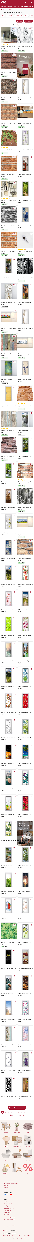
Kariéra (6, 1187)
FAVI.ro (14, 1235)
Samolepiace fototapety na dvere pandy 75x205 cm (15, 1070)
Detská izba (6, 1173)
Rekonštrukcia (17, 1146)
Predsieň (17, 1173)
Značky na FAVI (8, 1206)
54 (31, 541)
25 (14, 233)
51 (31, 29)
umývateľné (18, 15)
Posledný (19, 1115)
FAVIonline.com (7, 1230)
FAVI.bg (16, 1238)
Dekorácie (9, 6)
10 (31, 1112)
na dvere (9, 15)
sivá (26, 15)
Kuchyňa (28, 1146)
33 (14, 336)
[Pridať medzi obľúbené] (31, 131)
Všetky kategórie (26, 6)
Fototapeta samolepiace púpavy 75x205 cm (13, 661)
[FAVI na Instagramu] (7, 1194)
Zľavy (28, 1173)
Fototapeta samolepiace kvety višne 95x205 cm (14, 1045)
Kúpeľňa (6, 1160)
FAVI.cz (5, 1235)
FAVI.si (25, 1238)
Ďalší (11, 1115)
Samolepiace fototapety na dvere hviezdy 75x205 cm (16, 405)
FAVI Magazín (7, 1210)
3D (3, 15)
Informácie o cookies (9, 1219)
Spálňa (28, 1160)
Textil (15, 6)
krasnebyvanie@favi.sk (12, 1183)
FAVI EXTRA (7, 1214)
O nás (5, 1201)
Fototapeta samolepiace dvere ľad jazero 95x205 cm (16, 993)
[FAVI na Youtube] (11, 1194)
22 (14, 157)
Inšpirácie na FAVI (9, 1208)
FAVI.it (28, 1235)
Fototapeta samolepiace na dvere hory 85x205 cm (15, 789)
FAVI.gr (21, 1238)
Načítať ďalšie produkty (16, 1108)
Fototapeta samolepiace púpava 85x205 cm (13, 1019)
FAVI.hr (24, 1235)
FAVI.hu (19, 1235)
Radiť (20, 21)
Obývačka (17, 1160)
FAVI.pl (9, 1235)
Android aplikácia (10, 1226)
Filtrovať (29, 21)
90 (14, 54)
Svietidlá (6, 1146)
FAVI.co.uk (10, 1238)
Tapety (9, 9)
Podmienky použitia (9, 1217)
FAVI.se (5, 1238)
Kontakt (6, 1185)
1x (25, 249)
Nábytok (3, 6)
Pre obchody (7, 1212)
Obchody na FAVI (8, 1203)
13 (31, 259)
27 (14, 413)
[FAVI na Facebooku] (5, 1194)
